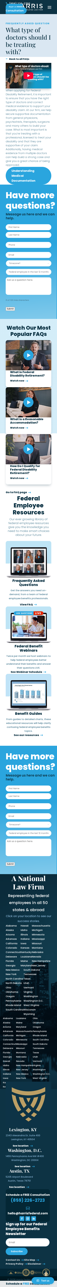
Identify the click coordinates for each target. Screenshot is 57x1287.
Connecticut (13, 952)
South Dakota (32, 970)
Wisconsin (30, 1009)
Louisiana (26, 956)
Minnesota (38, 934)
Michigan (37, 930)
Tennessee (30, 974)
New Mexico (13, 970)
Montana (37, 947)
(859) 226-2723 (19, 3)
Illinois (24, 934)
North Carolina (14, 978)
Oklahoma (12, 992)
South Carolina (15, 1009)
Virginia (28, 992)
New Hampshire (41, 961)
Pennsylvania (13, 1001)
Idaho (24, 930)
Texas (27, 978)
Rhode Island (13, 1005)
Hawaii (24, 925)
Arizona (10, 934)
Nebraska (37, 952)
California (11, 943)
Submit (10, 308)
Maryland (26, 965)
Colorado (11, 947)
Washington (31, 996)
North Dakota (14, 983)
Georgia (10, 965)
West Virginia (31, 1005)
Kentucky (26, 952)
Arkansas (11, 939)
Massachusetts (41, 925)
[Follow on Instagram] (27, 1218)
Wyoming (29, 1014)
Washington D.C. (33, 1001)
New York (11, 974)
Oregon (10, 996)
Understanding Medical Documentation (23, 176)
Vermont (29, 987)
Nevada (36, 956)
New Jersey (38, 965)
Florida (10, 961)
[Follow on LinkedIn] (33, 1218)
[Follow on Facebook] (22, 1218)
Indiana (25, 939)
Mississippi (38, 939)
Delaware (11, 956)
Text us (45, 1280)
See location (21, 1145)
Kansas (25, 947)
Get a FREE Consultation (15, 8)
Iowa (23, 943)
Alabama (11, 925)
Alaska (10, 930)
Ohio (8, 987)
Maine (24, 961)
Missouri (37, 943)
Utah (26, 983)
